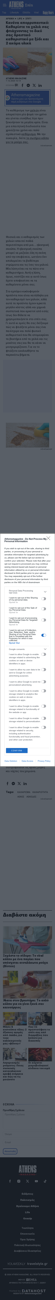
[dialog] (27, 650)
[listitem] (27, 592)
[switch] (43, 598)
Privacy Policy (44, 761)
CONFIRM (16, 751)
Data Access (27, 761)
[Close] (49, 539)
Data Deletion (11, 761)
